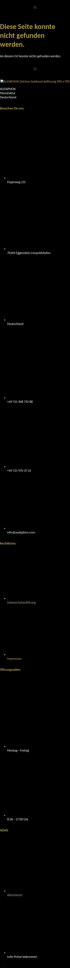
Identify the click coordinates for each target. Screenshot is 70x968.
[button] (35, 7)
